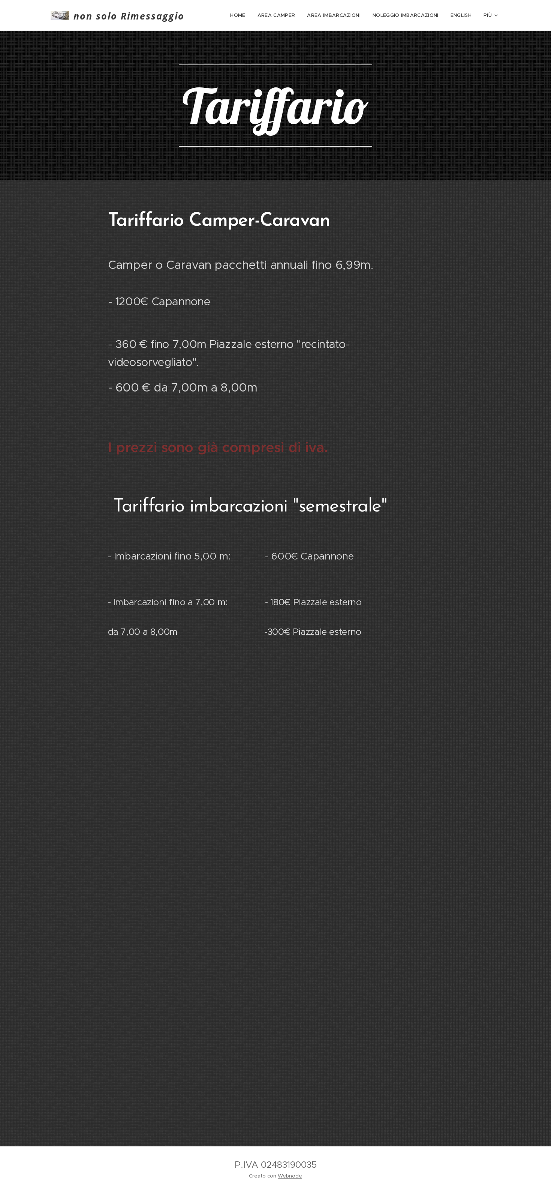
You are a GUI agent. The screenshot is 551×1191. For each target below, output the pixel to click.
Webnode (290, 1176)
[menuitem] (239, 15)
